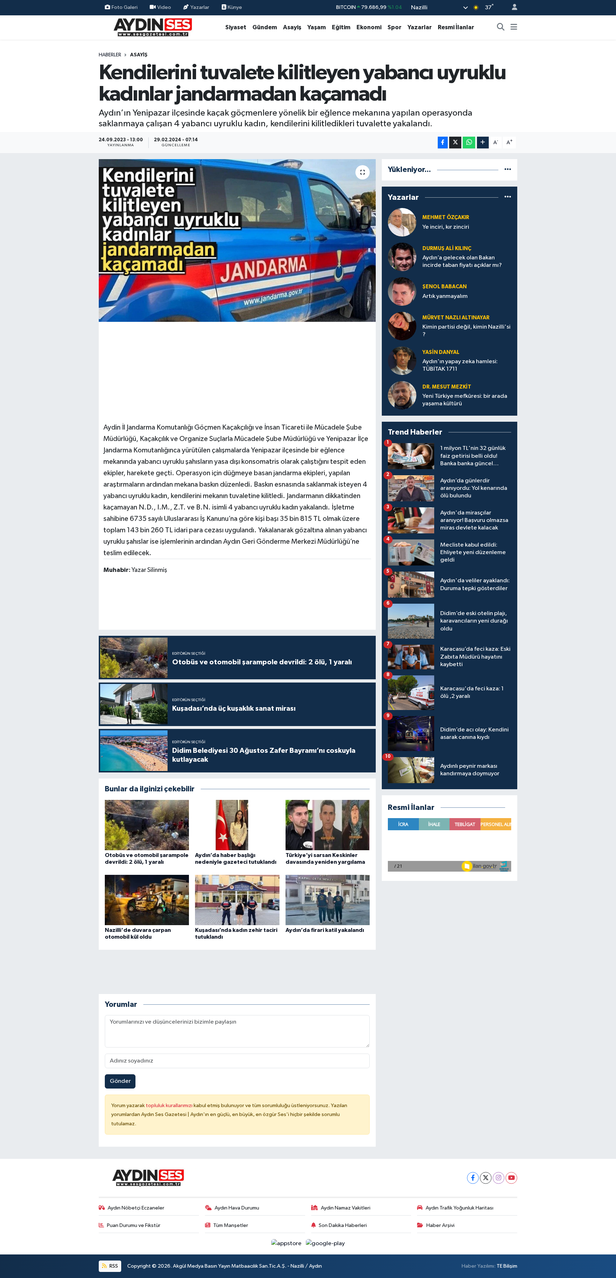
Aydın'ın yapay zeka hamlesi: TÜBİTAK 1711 (460, 365)
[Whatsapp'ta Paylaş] (469, 142)
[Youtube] (511, 1178)
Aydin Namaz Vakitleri (345, 1208)
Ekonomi (368, 27)
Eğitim (341, 27)
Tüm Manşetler (230, 1225)
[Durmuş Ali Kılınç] (402, 257)
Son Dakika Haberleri (343, 1225)
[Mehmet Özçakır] (402, 222)
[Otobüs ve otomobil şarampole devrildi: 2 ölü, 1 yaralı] (147, 825)
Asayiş (292, 27)
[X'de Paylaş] (455, 142)
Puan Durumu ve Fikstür (133, 1225)
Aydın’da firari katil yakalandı (325, 930)
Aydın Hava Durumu (237, 1208)
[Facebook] (473, 1178)
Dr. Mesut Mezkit (446, 387)
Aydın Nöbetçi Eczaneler (136, 1208)
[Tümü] (507, 170)
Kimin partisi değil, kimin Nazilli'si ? (466, 331)
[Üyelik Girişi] (511, 7)
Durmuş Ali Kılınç (446, 248)
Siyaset (235, 27)
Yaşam (316, 27)
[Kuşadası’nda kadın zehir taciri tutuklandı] (237, 900)
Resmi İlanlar (456, 27)
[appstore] (287, 1244)
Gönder (120, 1081)
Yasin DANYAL (441, 352)
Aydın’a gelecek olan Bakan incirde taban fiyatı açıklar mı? (462, 261)
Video (164, 7)
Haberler (110, 54)
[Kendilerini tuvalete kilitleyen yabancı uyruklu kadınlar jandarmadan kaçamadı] (237, 240)
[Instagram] (498, 1178)
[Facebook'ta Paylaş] (443, 142)
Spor (394, 27)
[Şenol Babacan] (402, 291)
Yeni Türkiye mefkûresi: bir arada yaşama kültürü (464, 400)
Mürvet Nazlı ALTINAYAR (455, 317)
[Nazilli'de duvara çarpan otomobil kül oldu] (147, 900)
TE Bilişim (507, 1266)
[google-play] (325, 1244)
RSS (113, 1266)
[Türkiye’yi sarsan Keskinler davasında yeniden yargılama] (328, 825)
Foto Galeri (125, 7)
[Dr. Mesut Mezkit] (402, 395)
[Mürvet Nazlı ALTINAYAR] (402, 326)
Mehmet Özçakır (445, 217)
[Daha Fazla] (483, 142)
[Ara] (501, 27)
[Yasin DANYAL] (402, 360)
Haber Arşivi (440, 1225)
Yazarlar (199, 7)
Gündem (264, 27)
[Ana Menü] (513, 27)
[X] (486, 1178)
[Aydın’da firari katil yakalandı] (328, 900)
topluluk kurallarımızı (170, 1105)
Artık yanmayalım (445, 296)
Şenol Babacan (444, 286)
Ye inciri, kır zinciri (445, 227)
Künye (234, 7)
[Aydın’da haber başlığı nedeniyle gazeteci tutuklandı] (237, 825)
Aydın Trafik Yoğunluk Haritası (459, 1208)
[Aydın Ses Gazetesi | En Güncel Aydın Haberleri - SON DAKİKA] (152, 27)
